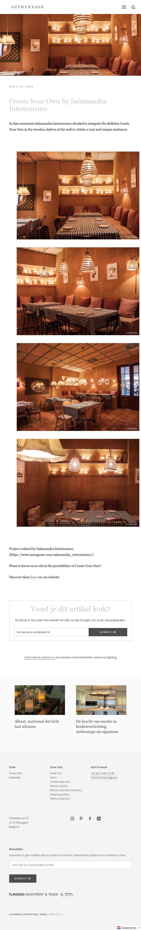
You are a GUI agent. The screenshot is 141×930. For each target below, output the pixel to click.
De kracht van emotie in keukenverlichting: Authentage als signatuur (97, 726)
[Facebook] (90, 818)
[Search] (133, 7)
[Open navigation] (124, 7)
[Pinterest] (81, 818)
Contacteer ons (60, 781)
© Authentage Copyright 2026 (23, 914)
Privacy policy (59, 785)
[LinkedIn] (99, 818)
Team (53, 777)
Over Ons (56, 773)
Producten (15, 773)
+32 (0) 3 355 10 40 (102, 773)
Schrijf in (108, 632)
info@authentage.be (104, 777)
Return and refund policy (66, 790)
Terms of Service (60, 798)
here (34, 577)
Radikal (43, 914)
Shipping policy (60, 794)
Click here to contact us (40, 657)
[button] (129, 927)
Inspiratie (14, 777)
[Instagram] (72, 818)
